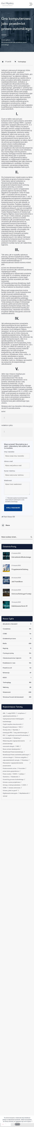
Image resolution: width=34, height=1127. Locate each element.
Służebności (14, 777)
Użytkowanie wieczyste (10, 793)
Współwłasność (24, 793)
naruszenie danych (8, 746)
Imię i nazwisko (9, 452)
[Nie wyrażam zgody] (32, 1121)
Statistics (6, 777)
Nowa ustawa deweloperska (11, 749)
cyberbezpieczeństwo (9, 716)
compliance (21, 713)
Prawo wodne (7, 774)
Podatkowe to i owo (17, 663)
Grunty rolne (7, 730)
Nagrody (17, 648)
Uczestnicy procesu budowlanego (13, 779)
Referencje (17, 672)
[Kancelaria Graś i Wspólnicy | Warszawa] (7, 4)
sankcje (21, 774)
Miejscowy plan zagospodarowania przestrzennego (14, 742)
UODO (24, 785)
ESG (20, 727)
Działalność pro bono (17, 638)
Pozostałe (21, 768)
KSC (4, 735)
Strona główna (5, 40)
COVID (17, 634)
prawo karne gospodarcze (11, 771)
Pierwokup (25, 760)
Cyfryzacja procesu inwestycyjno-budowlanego (13, 720)
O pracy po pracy (17, 653)
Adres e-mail (8, 461)
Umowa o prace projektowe (11, 782)
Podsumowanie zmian (9, 768)
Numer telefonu (9, 471)
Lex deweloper (7, 738)
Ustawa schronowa (14, 788)
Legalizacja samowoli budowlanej (18, 735)
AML (4, 713)
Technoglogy (22, 61)
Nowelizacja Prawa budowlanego (13, 752)
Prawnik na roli (17, 668)
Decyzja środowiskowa (10, 727)
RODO (17, 677)
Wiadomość (8, 480)
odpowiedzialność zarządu (11, 760)
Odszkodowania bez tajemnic (17, 658)
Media (17, 643)
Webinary (17, 687)
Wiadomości (17, 692)
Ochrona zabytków (21, 757)
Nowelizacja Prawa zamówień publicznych (16, 754)
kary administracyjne (20, 732)
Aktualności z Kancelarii (17, 624)
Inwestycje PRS (7, 732)
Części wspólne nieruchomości (12, 724)
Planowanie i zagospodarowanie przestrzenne (13, 764)
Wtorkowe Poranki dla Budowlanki (17, 697)
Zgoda (17, 1124)
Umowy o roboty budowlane (11, 785)
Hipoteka (15, 730)
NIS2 (17, 746)
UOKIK (4, 788)
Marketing (17, 738)
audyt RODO (11, 713)
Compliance (17, 629)
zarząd (5, 796)
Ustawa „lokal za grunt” (10, 790)
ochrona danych (8, 757)
